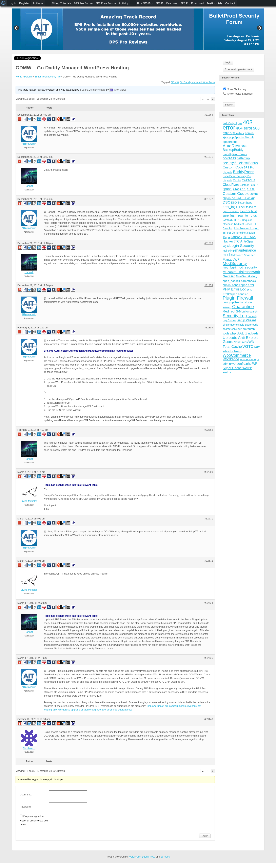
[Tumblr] (54, 119)
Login (228, 62)
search (253, 311)
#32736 (208, 658)
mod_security (247, 267)
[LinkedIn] (39, 119)
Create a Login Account (238, 69)
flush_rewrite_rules (243, 215)
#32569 (208, 472)
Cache (237, 180)
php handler (240, 294)
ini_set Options (232, 232)
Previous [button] (17, 28)
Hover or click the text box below (34, 822)
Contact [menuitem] (230, 3)
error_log (229, 207)
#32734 (208, 603)
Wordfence (231, 359)
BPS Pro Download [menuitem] (192, 3)
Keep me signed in (33, 816)
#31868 (208, 114)
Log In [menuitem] (12, 3)
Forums (28, 76)
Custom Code (235, 193)
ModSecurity (235, 263)
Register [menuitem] (24, 3)
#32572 (208, 560)
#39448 (208, 719)
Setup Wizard (246, 320)
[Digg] (49, 119)
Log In (204, 836)
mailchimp (229, 250)
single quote (230, 324)
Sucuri (238, 328)
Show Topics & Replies (240, 93)
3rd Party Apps (232, 123)
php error (248, 285)
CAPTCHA (248, 180)
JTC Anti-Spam (244, 241)
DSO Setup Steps (241, 202)
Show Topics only (237, 89)
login (226, 246)
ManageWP (231, 259)
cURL (251, 189)
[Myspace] (68, 119)
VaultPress (241, 342)
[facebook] (25, 119)
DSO (227, 202)
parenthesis (248, 280)
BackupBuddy (233, 150)
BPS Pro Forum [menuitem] (83, 3)
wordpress (247, 359)
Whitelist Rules (232, 351)
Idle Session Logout (246, 228)
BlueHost (241, 163)
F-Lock (240, 207)
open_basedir (231, 280)
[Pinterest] (44, 119)
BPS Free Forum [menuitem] (106, 3)
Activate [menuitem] (38, 3)
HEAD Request (243, 219)
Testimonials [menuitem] (214, 3)
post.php (228, 302)
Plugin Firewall (238, 298)
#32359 (208, 327)
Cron (236, 189)
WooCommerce (237, 355)
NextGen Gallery (246, 276)
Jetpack (236, 237)
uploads (253, 333)
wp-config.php (241, 363)
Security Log (235, 315)
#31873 (208, 243)
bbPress (229, 158)
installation (248, 232)
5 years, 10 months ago (92, 89)
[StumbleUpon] (59, 119)
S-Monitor (242, 311)
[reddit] (34, 119)
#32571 (208, 518)
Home (19, 76)
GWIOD (228, 219)
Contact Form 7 (249, 184)
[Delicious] (63, 119)
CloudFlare (231, 185)
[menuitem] (3, 3)
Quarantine (243, 306)
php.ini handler (232, 285)
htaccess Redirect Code (237, 224)
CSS (243, 189)
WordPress (135, 856)
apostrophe (230, 141)
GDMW (175, 82)
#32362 (208, 429)
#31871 (208, 157)
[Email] (73, 119)
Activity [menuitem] (123, 3)
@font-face (237, 133)
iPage (226, 237)
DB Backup (247, 198)
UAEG (242, 333)
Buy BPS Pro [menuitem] (145, 3)
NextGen (229, 276)
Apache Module (244, 137)
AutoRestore (235, 145)
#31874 (208, 285)
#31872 (208, 199)
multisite (240, 272)
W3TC (248, 346)
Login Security (241, 245)
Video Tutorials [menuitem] (61, 3)
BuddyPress (243, 172)
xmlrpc (227, 372)
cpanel (227, 189)
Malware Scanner (243, 255)
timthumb (249, 328)
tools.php (229, 333)
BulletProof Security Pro (48, 76)
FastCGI (245, 211)
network (253, 272)
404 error (244, 128)
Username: (26, 794)
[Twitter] (29, 119)
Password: (25, 806)
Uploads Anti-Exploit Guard (240, 339)
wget (257, 346)
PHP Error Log (234, 289)
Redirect (229, 311)
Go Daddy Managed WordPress (197, 82)
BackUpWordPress (235, 154)
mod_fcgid (229, 267)
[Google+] (19, 119)
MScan (228, 272)
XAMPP (247, 368)
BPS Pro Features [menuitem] (166, 3)
